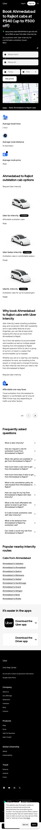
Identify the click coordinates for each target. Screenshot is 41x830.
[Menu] (38, 3)
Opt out (25, 824)
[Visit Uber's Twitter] (19, 787)
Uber (5, 3)
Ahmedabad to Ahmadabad (14, 567)
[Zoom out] (34, 99)
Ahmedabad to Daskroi (12, 571)
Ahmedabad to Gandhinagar (14, 583)
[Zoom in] (34, 94)
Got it (34, 824)
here (28, 818)
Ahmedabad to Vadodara (13, 564)
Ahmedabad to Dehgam (12, 591)
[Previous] (28, 416)
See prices (9, 79)
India (5, 108)
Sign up (31, 3)
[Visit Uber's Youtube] (9, 787)
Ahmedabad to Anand (12, 587)
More (4, 43)
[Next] (35, 416)
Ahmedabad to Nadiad (12, 579)
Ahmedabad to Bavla (11, 595)
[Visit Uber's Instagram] (14, 787)
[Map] (20, 93)
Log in (23, 3)
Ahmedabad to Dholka (12, 599)
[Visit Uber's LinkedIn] (4, 787)
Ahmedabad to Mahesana (13, 575)
